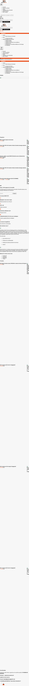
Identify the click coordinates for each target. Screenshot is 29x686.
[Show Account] (2, 18)
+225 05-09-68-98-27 (8, 59)
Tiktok (4, 258)
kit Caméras (7, 45)
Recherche (6, 21)
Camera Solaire (8, 40)
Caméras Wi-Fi (8, 43)
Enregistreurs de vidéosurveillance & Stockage (14, 44)
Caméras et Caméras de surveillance (12, 42)
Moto (4, 37)
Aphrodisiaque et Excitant (10, 36)
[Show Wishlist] (1, 31)
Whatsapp (5, 257)
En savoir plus (2, 236)
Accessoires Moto (9, 38)
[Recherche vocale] (1, 17)
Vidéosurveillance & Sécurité (8, 39)
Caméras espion (8, 41)
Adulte (4, 35)
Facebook (5, 255)
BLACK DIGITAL (6, 681)
